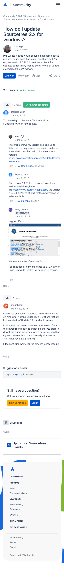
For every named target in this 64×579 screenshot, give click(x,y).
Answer (9, 75)
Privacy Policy (16, 537)
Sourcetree (30, 16)
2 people (25, 200)
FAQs (12, 488)
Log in (8, 374)
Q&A (19, 16)
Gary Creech (21, 209)
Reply (6, 285)
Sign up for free (17, 402)
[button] (35, 240)
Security (14, 547)
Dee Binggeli (27, 165)
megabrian (16, 305)
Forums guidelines (18, 493)
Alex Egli (18, 46)
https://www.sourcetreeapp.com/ (30, 189)
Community (22, 4)
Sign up (18, 374)
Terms (13, 542)
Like (11, 165)
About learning (16, 504)
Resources (15, 509)
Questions (43, 16)
